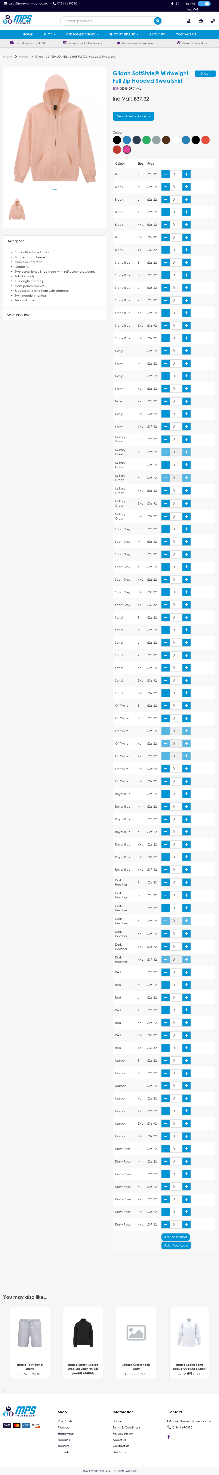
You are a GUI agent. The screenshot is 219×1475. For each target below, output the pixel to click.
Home (28, 34)
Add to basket (175, 1237)
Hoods (23, 56)
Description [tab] (15, 241)
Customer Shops (81, 34)
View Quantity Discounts (133, 116)
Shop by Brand (123, 34)
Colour (117, 132)
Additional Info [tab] (18, 314)
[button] (54, 241)
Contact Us (186, 34)
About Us (157, 34)
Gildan (205, 73)
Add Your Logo (176, 1245)
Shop (48, 34)
